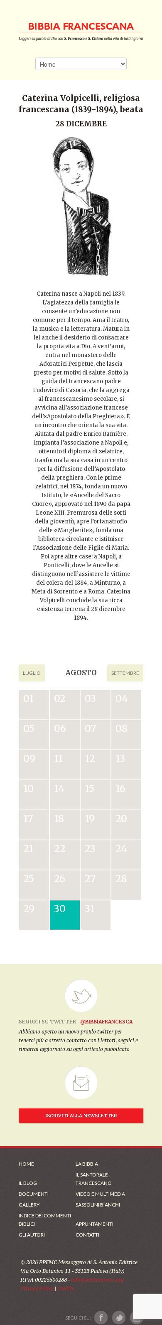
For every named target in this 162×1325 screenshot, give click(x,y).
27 (90, 878)
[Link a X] (118, 1317)
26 (59, 878)
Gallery (29, 1205)
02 (60, 698)
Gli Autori (32, 1235)
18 (59, 818)
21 (28, 848)
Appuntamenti (94, 1224)
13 (120, 758)
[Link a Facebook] (101, 1317)
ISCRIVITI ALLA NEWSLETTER (81, 1116)
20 (121, 818)
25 (28, 878)
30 (60, 909)
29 (28, 909)
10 (28, 788)
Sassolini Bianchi (98, 1205)
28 (121, 878)
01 (28, 698)
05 (28, 728)
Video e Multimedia (100, 1194)
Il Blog (28, 1183)
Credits (65, 1288)
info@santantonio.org (97, 1280)
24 (121, 848)
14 (59, 788)
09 (29, 758)
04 (121, 698)
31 (89, 909)
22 (60, 848)
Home (26, 1164)
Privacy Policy (37, 1288)
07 (90, 728)
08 (121, 728)
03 (90, 698)
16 (120, 788)
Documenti (34, 1194)
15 (89, 788)
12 (90, 758)
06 (60, 728)
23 (90, 848)
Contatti (87, 1235)
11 (58, 758)
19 (90, 818)
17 (28, 818)
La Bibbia (87, 1164)
